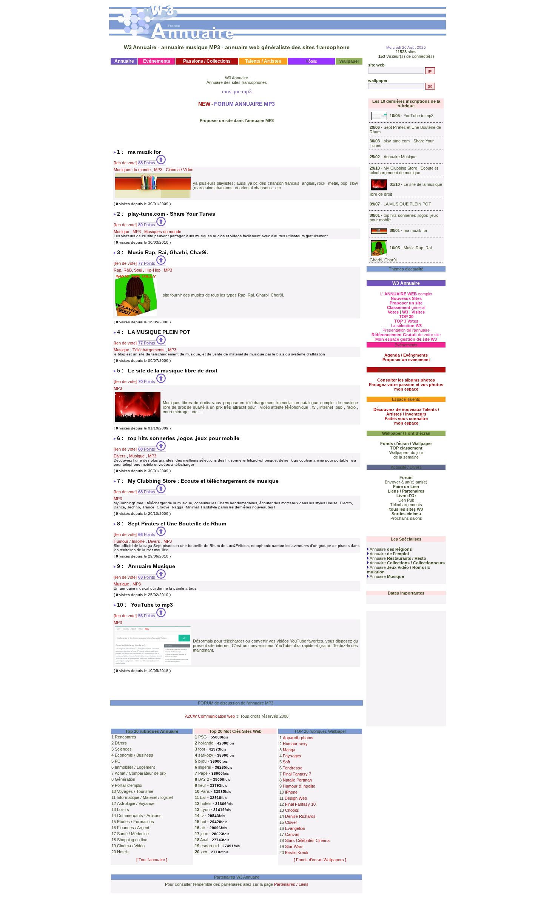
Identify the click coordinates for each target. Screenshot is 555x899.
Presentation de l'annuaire (406, 330)
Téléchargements (149, 350)
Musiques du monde (132, 169)
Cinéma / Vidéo (179, 169)
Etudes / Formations (135, 821)
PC (117, 761)
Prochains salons (406, 518)
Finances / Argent (133, 827)
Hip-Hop (152, 270)
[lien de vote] (125, 163)
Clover (291, 822)
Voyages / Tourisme (135, 791)
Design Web (296, 798)
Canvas (292, 834)
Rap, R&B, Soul (128, 270)
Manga (289, 750)
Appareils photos (298, 737)
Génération (125, 779)
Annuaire (390, 549)
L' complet (406, 294)
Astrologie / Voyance (135, 803)
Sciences (123, 749)
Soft (286, 762)
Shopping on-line (132, 839)
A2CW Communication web (210, 716)
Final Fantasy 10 (300, 804)
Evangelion (295, 828)
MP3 (158, 169)
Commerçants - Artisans (139, 815)
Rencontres (125, 737)
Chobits (292, 810)
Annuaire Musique (400, 156)
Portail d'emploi (128, 785)
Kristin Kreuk (296, 852)
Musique (121, 231)
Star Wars (294, 846)
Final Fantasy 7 (297, 774)
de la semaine (406, 457)
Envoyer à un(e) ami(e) (406, 482)
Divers (120, 456)
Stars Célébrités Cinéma (307, 840)
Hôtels (311, 61)
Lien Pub (406, 500)
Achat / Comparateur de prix (140, 773)
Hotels (123, 852)
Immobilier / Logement (135, 767)
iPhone (291, 792)
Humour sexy (295, 743)
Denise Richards (300, 816)
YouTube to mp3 (418, 115)
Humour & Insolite (299, 786)
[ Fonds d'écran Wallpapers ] (320, 859)
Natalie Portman (297, 780)
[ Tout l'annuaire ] (151, 859)
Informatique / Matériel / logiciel (145, 797)
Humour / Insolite (129, 541)
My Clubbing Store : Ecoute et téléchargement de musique (404, 170)
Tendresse (292, 768)
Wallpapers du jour (406, 452)
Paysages (292, 756)
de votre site (406, 334)
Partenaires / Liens (291, 884)
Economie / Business (134, 755)
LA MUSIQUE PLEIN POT (407, 204)
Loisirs (123, 809)
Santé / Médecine (133, 833)
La (406, 325)
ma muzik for (415, 231)
